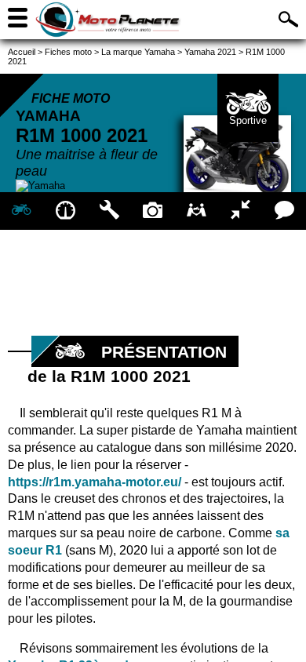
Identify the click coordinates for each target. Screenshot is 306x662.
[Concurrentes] (241, 211)
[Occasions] (197, 211)
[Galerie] (153, 211)
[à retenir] (66, 211)
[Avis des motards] (284, 211)
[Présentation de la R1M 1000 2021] (22, 211)
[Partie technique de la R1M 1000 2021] (109, 211)
